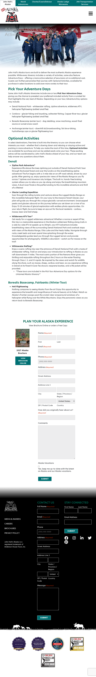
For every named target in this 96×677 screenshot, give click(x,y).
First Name (69, 507)
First (40, 342)
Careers (8, 523)
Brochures (10, 528)
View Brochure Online (23, 360)
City (39, 394)
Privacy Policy (12, 533)
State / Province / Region (64, 395)
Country (60, 405)
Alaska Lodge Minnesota (63, 3)
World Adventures (23, 3)
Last (59, 342)
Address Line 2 (44, 385)
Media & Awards (12, 519)
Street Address (44, 376)
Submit (45, 479)
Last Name (82, 507)
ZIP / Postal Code (45, 405)
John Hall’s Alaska (7, 3)
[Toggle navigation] (90, 13)
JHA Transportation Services (84, 3)
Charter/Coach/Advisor (42, 2)
